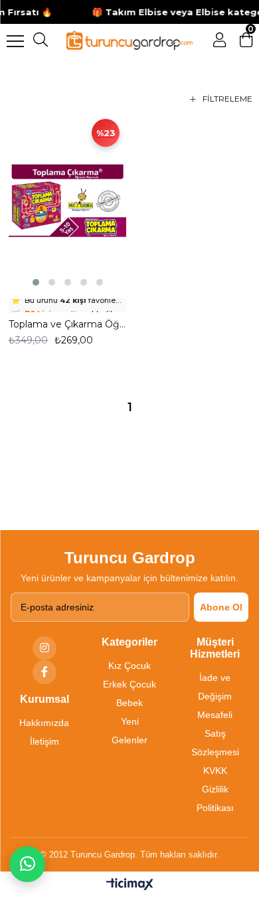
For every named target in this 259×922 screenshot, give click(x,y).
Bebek (129, 702)
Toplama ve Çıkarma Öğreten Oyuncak (67, 324)
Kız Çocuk (129, 665)
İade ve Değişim (215, 686)
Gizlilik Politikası (215, 798)
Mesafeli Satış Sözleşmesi (215, 733)
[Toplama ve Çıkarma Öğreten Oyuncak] (67, 200)
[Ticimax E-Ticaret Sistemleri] (129, 885)
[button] (36, 282)
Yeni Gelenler (129, 730)
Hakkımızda (44, 722)
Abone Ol (221, 607)
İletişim (44, 741)
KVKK (215, 770)
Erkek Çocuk (129, 684)
